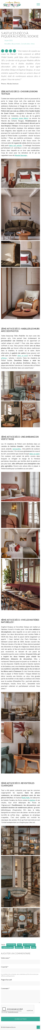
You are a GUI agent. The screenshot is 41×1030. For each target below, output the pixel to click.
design (27, 947)
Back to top (38, 1027)
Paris (19, 945)
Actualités (7, 44)
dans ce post (22, 355)
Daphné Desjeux (7, 947)
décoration (19, 947)
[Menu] (38, 4)
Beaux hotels (16, 44)
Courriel (4, 967)
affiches (4, 358)
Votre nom (5, 958)
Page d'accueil (6, 980)
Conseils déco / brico (28, 44)
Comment (5, 988)
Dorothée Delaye (29, 945)
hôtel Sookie (11, 945)
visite (33, 947)
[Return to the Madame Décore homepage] (12, 4)
